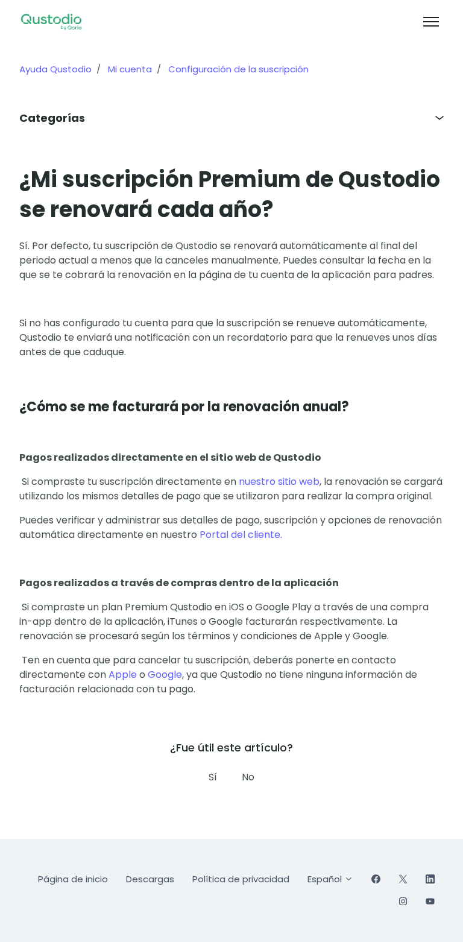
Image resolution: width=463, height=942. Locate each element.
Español (325, 879)
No (248, 777)
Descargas (150, 879)
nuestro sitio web (279, 481)
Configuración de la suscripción (238, 69)
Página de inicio (73, 879)
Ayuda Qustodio (55, 69)
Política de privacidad (240, 879)
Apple (123, 674)
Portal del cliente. (241, 535)
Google (165, 674)
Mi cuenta (130, 69)
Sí (213, 777)
